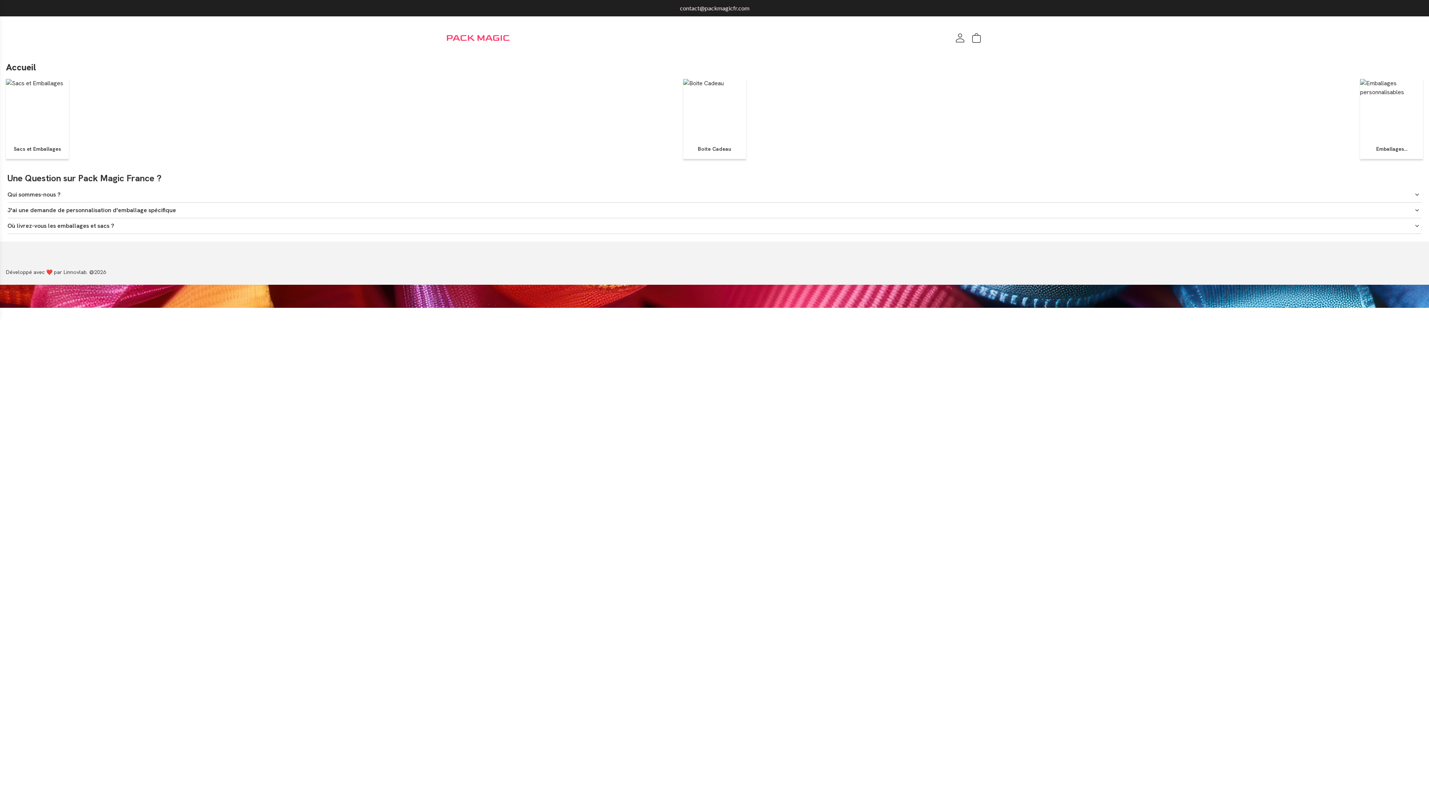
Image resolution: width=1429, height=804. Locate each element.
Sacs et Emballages (37, 149)
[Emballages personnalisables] (1391, 110)
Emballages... (1391, 149)
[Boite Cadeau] (703, 110)
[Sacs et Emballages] (34, 110)
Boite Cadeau (714, 149)
